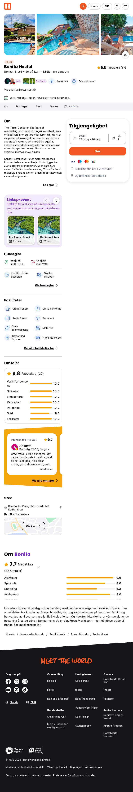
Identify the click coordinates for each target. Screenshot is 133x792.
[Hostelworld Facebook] (8, 681)
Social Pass (82, 680)
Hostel (9, 62)
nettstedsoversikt (41, 775)
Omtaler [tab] (54, 106)
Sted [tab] (38, 106)
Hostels (51, 680)
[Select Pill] (83, 6)
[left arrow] (46, 200)
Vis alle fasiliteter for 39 (20, 89)
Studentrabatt (83, 725)
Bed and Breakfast (58, 698)
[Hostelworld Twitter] (16, 681)
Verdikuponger (93, 767)
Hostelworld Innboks (110, 734)
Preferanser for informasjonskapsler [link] (74, 775)
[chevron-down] (38, 567)
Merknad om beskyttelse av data (25, 767)
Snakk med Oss (56, 716)
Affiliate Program (113, 725)
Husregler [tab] (22, 106)
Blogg (78, 689)
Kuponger (76, 767)
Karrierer (109, 698)
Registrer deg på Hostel (114, 716)
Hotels (51, 689)
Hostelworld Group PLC (115, 681)
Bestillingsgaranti (85, 698)
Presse (108, 689)
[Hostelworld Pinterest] (16, 690)
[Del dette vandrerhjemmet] (125, 54)
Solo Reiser (82, 716)
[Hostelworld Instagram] (25, 681)
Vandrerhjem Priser (86, 707)
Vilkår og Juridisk (57, 767)
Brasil (18, 71)
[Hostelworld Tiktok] (25, 690)
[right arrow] (56, 200)
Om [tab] (6, 106)
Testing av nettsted (17, 775)
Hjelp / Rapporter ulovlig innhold (57, 725)
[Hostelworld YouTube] (8, 690)
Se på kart (32, 71)
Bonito (8, 71)
